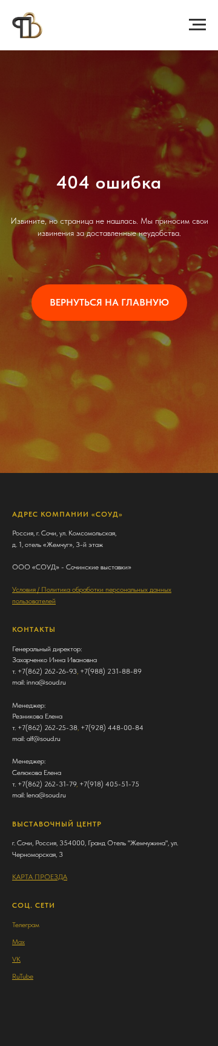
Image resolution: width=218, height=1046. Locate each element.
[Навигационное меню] (197, 25)
